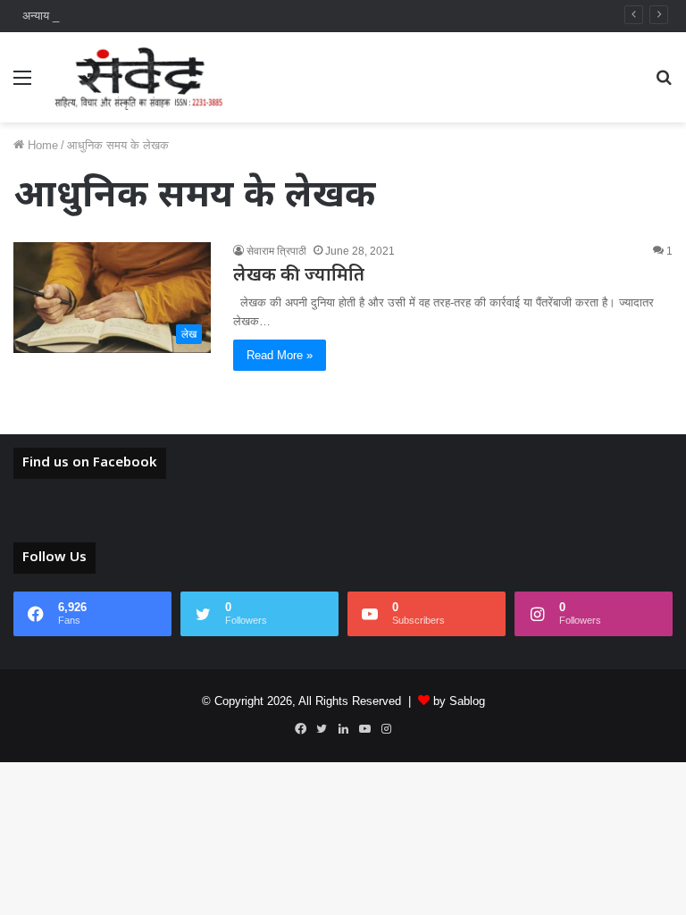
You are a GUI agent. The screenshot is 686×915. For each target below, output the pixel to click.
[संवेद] (139, 77)
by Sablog (459, 701)
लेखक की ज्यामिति (298, 276)
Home (41, 145)
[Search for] (664, 84)
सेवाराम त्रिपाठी (276, 251)
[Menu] (22, 84)
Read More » (280, 355)
